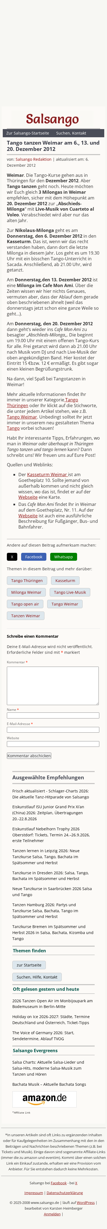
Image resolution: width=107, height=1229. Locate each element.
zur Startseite (29, 965)
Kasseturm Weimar (47, 475)
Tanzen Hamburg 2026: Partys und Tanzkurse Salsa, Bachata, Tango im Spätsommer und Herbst (45, 910)
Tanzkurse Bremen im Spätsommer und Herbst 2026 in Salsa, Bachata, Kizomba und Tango (53, 932)
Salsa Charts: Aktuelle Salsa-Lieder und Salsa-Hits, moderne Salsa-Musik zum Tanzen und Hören (48, 1068)
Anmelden (52, 1214)
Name (13, 709)
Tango (13, 428)
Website (13, 738)
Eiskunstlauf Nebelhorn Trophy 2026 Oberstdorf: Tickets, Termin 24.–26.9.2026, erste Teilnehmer (51, 834)
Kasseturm (65, 580)
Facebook (59, 1182)
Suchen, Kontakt (71, 133)
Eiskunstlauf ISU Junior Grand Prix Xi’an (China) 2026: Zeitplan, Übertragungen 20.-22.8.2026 (48, 812)
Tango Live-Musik (70, 592)
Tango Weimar (22, 417)
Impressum (33, 1192)
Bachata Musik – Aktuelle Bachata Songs (49, 1084)
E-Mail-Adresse (20, 723)
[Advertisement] (53, 54)
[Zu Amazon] (44, 1106)
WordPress (86, 1202)
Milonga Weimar (26, 592)
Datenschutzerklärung (65, 1192)
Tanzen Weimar (25, 615)
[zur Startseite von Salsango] (52, 119)
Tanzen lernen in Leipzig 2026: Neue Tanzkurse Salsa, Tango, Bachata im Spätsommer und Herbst (46, 856)
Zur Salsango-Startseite (27, 133)
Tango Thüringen (27, 580)
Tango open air (25, 604)
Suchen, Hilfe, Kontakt (37, 977)
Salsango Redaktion (34, 159)
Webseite (28, 497)
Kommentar (17, 662)
